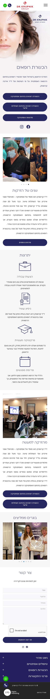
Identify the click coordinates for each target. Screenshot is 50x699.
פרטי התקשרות (38, 676)
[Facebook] (28, 127)
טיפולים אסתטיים (37, 664)
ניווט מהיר (42, 658)
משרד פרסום (41, 693)
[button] (25, 96)
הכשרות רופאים (38, 670)
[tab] (25, 658)
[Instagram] (22, 127)
